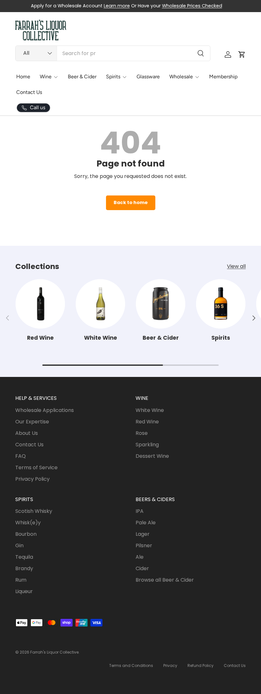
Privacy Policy (32, 479)
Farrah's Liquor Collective (54, 652)
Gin (19, 545)
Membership (223, 77)
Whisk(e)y (28, 522)
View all (236, 266)
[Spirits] (220, 304)
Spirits (220, 338)
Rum (20, 580)
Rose (142, 433)
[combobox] (113, 53)
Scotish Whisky (33, 511)
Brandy (24, 568)
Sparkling (147, 444)
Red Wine (40, 338)
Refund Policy (200, 665)
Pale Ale (146, 522)
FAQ (20, 456)
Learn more (117, 6)
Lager (143, 534)
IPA (140, 511)
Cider (142, 568)
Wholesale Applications (44, 410)
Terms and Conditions (131, 665)
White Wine (100, 338)
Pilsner (144, 545)
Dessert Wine (152, 456)
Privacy (170, 665)
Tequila (24, 557)
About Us (26, 433)
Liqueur (24, 591)
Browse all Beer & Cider (165, 580)
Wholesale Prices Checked (192, 6)
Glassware (148, 77)
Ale (140, 557)
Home (23, 77)
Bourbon (26, 534)
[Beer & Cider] (160, 304)
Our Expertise (32, 421)
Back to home (131, 202)
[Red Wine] (40, 304)
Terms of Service (36, 467)
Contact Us (29, 92)
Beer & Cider (82, 77)
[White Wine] (100, 304)
